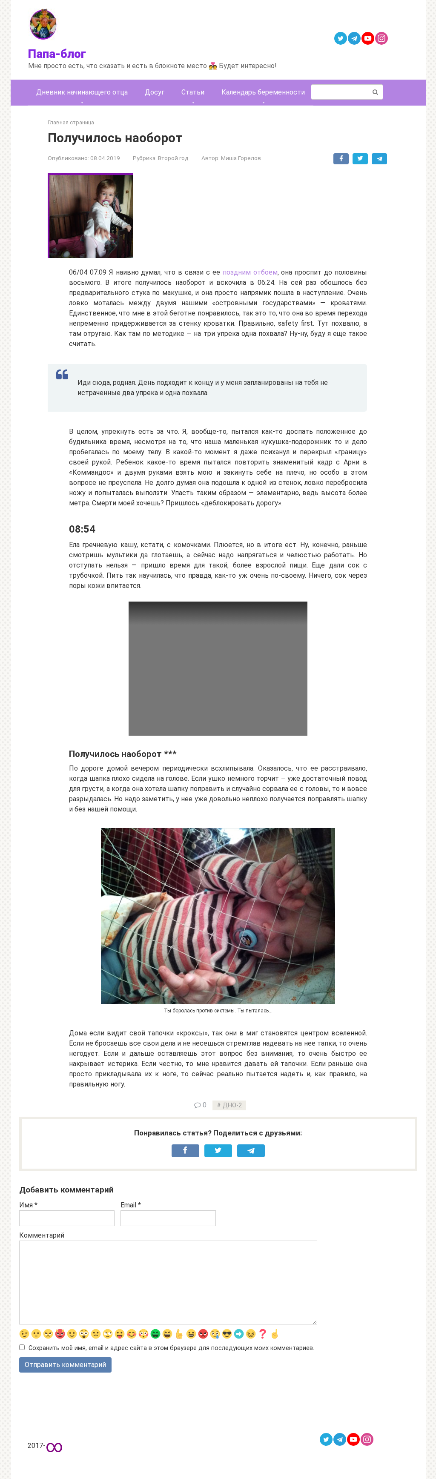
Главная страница (71, 122)
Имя (28, 1205)
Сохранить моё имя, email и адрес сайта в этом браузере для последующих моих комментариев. (171, 1348)
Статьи (192, 92)
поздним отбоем (250, 272)
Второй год (173, 158)
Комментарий (41, 1235)
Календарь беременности (263, 92)
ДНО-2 (232, 1105)
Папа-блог (57, 54)
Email (130, 1205)
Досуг (154, 92)
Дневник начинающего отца (82, 92)
